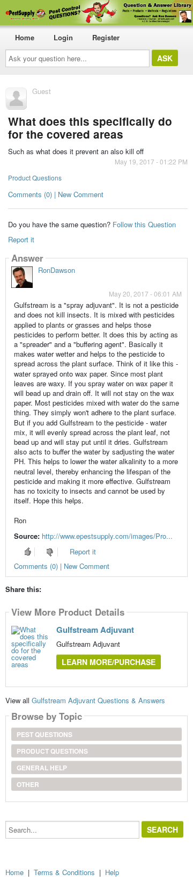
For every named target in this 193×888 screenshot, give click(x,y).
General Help (42, 768)
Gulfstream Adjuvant (95, 630)
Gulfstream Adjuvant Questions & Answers (98, 700)
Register (106, 37)
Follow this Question (144, 224)
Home (24, 37)
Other (28, 784)
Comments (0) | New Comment (55, 194)
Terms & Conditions (64, 872)
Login (63, 37)
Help (112, 872)
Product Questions (35, 177)
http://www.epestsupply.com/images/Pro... (107, 536)
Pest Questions (44, 734)
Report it (21, 239)
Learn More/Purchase (108, 661)
